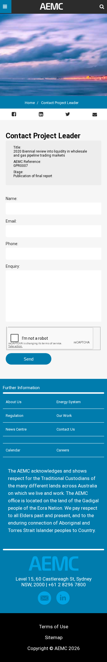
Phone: (12, 244)
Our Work (64, 415)
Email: (11, 221)
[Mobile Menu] (5, 6)
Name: (11, 199)
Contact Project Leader (59, 103)
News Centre (16, 429)
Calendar (13, 450)
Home (30, 103)
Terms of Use (53, 626)
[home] (53, 8)
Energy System (68, 402)
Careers (62, 450)
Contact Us (65, 429)
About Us (13, 402)
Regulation (14, 415)
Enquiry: (13, 266)
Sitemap (53, 637)
